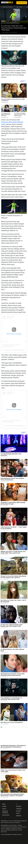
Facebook (18, 806)
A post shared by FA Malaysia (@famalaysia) (14, 350)
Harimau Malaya (7, 7)
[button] (14, 57)
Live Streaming (21, 3)
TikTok (18, 813)
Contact (4, 806)
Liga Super (19, 7)
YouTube (18, 811)
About (3, 804)
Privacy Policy (5, 815)
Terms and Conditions (5, 811)
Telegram (18, 815)
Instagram (19, 808)
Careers (4, 808)
